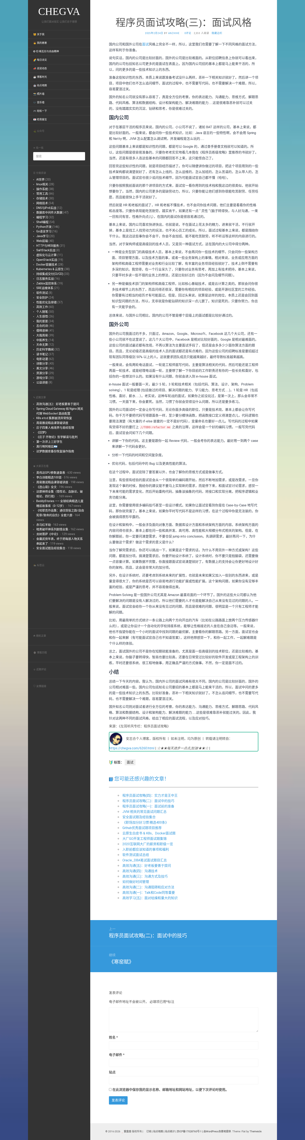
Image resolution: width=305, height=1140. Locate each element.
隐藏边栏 (217, 33)
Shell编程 (42, 222)
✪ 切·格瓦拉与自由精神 (46, 51)
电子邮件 (116, 1055)
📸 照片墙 (38, 94)
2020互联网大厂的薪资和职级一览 (147, 844)
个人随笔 (42, 311)
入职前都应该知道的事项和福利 (145, 849)
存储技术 (42, 198)
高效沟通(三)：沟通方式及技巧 (145, 876)
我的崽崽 (42, 321)
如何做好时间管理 (135, 882)
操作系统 (42, 189)
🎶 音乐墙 (38, 102)
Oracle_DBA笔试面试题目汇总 (144, 860)
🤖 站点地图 (40, 85)
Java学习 (42, 236)
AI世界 (40, 179)
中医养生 (42, 340)
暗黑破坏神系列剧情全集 (52, 529)
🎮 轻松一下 (40, 111)
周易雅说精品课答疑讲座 (52, 422)
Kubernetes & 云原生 (50, 269)
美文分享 (42, 368)
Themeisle (255, 1131)
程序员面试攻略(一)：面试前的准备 (148, 806)
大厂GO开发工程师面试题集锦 (144, 839)
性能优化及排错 (46, 302)
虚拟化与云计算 (46, 255)
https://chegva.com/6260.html (131, 748)
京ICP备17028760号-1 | (190, 1131)
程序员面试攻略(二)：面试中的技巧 (148, 801)
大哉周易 (42, 335)
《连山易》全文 (46, 487)
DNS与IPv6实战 (46, 208)
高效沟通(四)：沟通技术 (140, 871)
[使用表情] (256, 1035)
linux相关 (42, 184)
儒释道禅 (42, 330)
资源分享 (42, 373)
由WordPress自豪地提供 (217, 1131)
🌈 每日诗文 (40, 60)
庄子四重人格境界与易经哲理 (55, 427)
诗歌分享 (42, 363)
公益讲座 (42, 382)
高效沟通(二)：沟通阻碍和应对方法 (148, 887)
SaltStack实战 (45, 250)
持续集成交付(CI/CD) (49, 274)
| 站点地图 (158, 1131)
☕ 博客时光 (40, 77)
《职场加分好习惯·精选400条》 (145, 822)
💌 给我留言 (40, 119)
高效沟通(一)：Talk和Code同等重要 (148, 893)
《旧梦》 (42, 432)
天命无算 (42, 344)
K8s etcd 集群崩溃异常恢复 (54, 418)
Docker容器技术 (46, 264)
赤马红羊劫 (43, 524)
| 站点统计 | (170, 1131)
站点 (112, 1072)
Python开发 (44, 226)
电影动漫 (42, 359)
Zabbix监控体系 (46, 283)
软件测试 (42, 292)
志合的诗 (42, 325)
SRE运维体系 (44, 288)
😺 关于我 (38, 34)
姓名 (113, 1037)
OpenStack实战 (46, 259)
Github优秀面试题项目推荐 (142, 828)
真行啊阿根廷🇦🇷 (46, 446)
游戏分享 (42, 377)
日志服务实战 (45, 278)
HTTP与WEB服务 (47, 245)
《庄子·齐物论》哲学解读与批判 (57, 437)
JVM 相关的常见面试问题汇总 (144, 812)
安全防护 (42, 297)
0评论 (187, 33)
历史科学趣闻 (45, 349)
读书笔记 (42, 354)
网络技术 (42, 203)
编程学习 (42, 217)
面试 (145, 44)
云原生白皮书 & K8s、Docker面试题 (149, 833)
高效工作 (42, 306)
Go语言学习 (43, 231)
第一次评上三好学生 (49, 441)
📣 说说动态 (40, 68)
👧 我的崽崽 (40, 42)
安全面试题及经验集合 (50, 548)
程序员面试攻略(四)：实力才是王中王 (150, 795)
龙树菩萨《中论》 (48, 534)
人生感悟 (42, 316)
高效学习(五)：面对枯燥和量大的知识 (150, 898)
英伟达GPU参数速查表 (50, 472)
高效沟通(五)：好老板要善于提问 (57, 404)
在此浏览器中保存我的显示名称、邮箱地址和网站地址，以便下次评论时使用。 (170, 1090)
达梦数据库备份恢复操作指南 (55, 451)
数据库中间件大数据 (49, 212)
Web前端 (42, 241)
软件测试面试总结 (135, 855)
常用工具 (42, 193)
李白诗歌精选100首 (49, 477)
